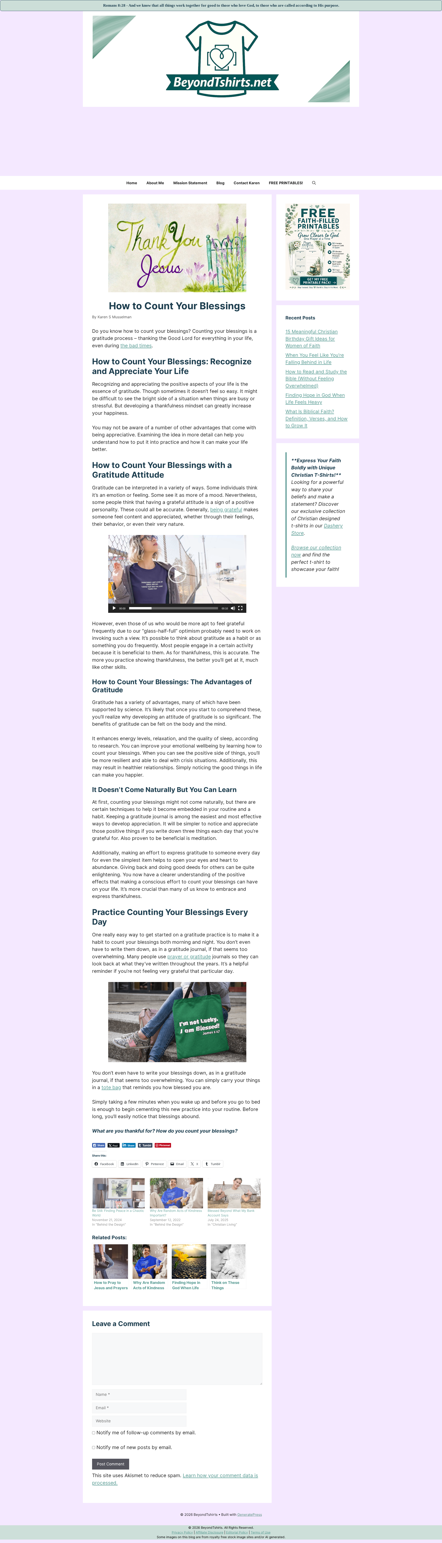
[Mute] (233, 608)
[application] (177, 574)
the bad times (136, 345)
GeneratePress (249, 1514)
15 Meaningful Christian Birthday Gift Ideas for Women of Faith (311, 338)
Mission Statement (190, 183)
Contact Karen (247, 183)
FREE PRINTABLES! (286, 183)
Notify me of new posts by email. (134, 1447)
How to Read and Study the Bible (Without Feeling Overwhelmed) (316, 379)
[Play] (114, 608)
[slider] (173, 608)
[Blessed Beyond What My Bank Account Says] (234, 1193)
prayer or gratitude (189, 956)
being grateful (226, 509)
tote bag (111, 1087)
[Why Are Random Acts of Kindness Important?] (176, 1193)
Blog (220, 183)
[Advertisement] (221, 141)
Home (131, 183)
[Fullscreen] (240, 608)
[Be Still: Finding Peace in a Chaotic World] (118, 1193)
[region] (221, 1532)
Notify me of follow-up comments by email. (146, 1432)
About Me (155, 183)
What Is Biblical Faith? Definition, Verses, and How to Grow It (316, 418)
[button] (314, 183)
